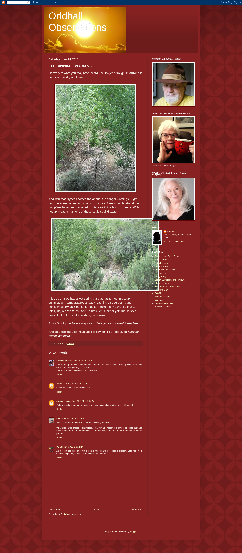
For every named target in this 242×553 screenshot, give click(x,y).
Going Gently (160, 276)
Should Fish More (64, 361)
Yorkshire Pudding (163, 307)
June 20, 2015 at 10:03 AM (75, 383)
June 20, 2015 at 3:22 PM (71, 447)
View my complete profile (175, 241)
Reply (59, 374)
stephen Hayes (63, 401)
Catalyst (171, 231)
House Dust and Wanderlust (167, 286)
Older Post (137, 509)
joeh (58, 418)
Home (96, 509)
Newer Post (54, 509)
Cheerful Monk (161, 266)
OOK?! (158, 293)
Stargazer (159, 300)
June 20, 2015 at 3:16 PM (72, 418)
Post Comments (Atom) (71, 514)
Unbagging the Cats (164, 303)
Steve (59, 383)
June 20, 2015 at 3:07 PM (83, 401)
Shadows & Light (162, 297)
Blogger (133, 532)
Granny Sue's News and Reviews (170, 280)
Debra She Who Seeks (165, 270)
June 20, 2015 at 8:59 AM (85, 361)
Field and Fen (161, 273)
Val (57, 447)
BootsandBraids (162, 260)
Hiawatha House (162, 283)
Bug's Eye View (162, 263)
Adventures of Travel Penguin (168, 256)
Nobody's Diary (161, 290)
